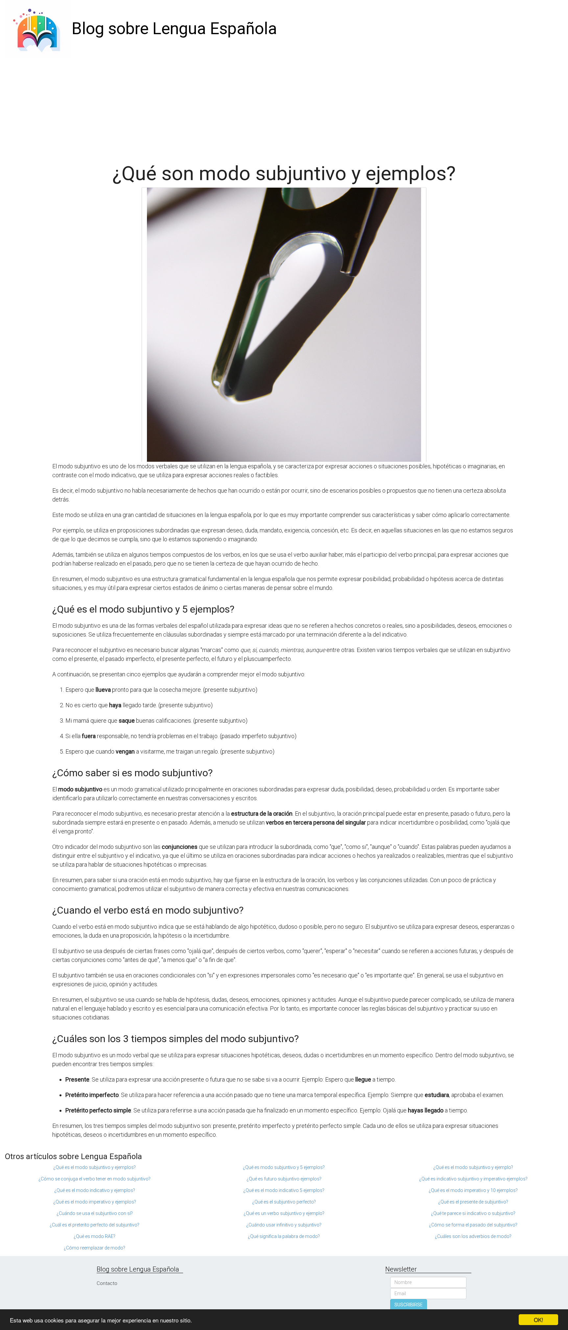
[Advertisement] (284, 107)
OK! (538, 1320)
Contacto (107, 1283)
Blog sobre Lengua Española (174, 28)
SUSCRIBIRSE (408, 1304)
